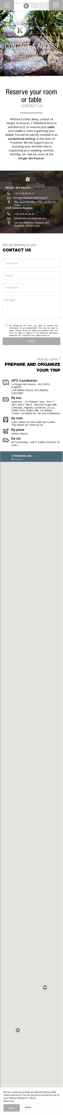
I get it (11, 1107)
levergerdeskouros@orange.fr (31, 197)
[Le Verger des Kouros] (31, 5)
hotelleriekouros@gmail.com (30, 218)
